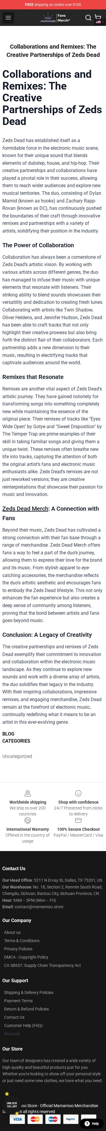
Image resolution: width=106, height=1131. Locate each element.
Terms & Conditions (21, 940)
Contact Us (14, 1017)
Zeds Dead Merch (25, 508)
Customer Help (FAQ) (23, 1025)
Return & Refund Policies (26, 1009)
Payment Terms (18, 1000)
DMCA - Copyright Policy (26, 957)
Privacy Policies (18, 949)
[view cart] (97, 17)
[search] (88, 17)
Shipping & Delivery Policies (28, 992)
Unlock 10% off (12, 1105)
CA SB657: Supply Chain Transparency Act (42, 965)
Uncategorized (15, 756)
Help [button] (95, 1124)
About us (12, 932)
